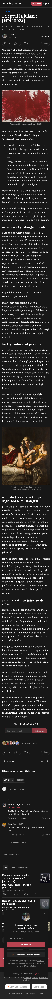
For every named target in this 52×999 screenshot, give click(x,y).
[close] (44, 913)
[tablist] (13, 780)
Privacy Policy (30, 966)
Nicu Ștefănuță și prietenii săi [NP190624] (19, 902)
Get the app (39, 987)
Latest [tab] (12, 867)
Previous (10, 761)
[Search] (47, 867)
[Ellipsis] (48, 804)
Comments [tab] (8, 780)
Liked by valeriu (16, 807)
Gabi (10, 824)
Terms (35, 977)
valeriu (12, 35)
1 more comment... (10, 854)
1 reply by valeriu (18, 842)
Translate (8, 11)
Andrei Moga (14, 804)
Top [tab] (5, 867)
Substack (13, 993)
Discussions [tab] (23, 867)
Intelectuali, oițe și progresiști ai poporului (16, 886)
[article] (26, 884)
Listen (46, 36)
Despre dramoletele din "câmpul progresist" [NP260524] (15, 878)
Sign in (46, 4)
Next (43, 761)
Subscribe (36, 4)
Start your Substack (19, 987)
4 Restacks (33, 743)
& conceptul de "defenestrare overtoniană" (15, 908)
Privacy (27, 977)
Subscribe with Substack (28, 954)
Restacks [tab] (20, 780)
